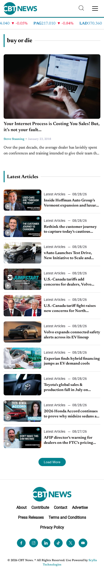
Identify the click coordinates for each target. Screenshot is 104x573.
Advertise (80, 507)
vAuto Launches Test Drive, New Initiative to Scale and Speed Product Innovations (68, 256)
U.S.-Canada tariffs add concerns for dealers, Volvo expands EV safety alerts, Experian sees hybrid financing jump (71, 282)
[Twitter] (70, 543)
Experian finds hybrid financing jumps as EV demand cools (72, 361)
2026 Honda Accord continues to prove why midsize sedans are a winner (72, 414)
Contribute (40, 507)
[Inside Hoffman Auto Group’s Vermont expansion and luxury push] (22, 200)
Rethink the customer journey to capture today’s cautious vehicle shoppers (70, 230)
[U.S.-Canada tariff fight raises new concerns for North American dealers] (22, 305)
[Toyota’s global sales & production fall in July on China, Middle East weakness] (22, 384)
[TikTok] (58, 543)
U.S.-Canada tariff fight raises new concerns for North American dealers (70, 309)
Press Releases (31, 517)
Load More (52, 462)
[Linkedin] (46, 543)
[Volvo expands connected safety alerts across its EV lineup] (22, 332)
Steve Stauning (14, 139)
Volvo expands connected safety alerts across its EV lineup (72, 334)
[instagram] (33, 543)
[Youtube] (83, 543)
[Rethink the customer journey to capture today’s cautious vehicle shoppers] (22, 226)
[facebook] (21, 543)
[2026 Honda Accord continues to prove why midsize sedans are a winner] (22, 411)
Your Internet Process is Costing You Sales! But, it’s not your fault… (52, 127)
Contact (60, 507)
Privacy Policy (52, 527)
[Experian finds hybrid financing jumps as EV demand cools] (22, 358)
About (21, 507)
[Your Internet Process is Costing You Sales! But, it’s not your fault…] (52, 86)
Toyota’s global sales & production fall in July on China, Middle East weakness (70, 388)
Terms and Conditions (67, 517)
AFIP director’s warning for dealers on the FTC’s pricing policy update (68, 441)
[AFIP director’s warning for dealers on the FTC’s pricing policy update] (22, 437)
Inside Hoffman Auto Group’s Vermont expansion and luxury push (71, 203)
